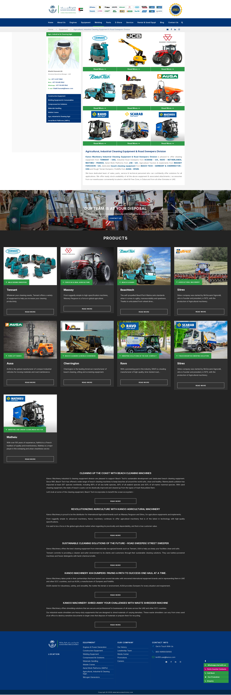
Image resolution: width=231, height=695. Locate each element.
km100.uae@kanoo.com (165, 657)
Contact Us (173, 22)
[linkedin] (175, 29)
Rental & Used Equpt (147, 22)
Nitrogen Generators (91, 677)
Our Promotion (214, 677)
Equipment (86, 22)
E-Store (118, 22)
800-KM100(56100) (164, 652)
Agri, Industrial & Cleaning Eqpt (60, 34)
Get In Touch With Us (164, 646)
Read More (99, 69)
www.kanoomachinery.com (123, 692)
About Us (61, 22)
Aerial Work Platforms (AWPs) (59, 120)
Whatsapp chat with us (217, 665)
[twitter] (179, 29)
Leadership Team (124, 650)
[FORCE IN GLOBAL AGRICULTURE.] (87, 266)
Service (129, 22)
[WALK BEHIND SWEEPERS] (30, 266)
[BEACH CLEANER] (144, 266)
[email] (167, 29)
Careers (120, 661)
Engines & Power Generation (94, 647)
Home (50, 22)
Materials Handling (54, 108)
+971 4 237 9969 (56, 79)
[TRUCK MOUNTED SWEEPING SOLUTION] (201, 340)
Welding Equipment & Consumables (61, 100)
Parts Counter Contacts (216, 669)
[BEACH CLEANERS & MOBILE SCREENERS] (87, 340)
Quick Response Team (216, 661)
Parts (108, 22)
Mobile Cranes (53, 112)
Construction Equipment (56, 96)
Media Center (123, 654)
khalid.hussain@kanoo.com (63, 88)
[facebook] (171, 29)
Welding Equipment (91, 654)
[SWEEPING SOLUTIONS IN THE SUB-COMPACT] (144, 340)
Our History (122, 647)
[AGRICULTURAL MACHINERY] (201, 266)
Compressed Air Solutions (57, 104)
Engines (73, 22)
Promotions (122, 657)
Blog (162, 22)
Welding (98, 22)
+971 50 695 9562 (58, 82)
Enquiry (210, 681)
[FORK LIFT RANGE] (30, 340)
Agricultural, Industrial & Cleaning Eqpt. (96, 672)
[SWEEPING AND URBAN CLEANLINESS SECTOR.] (30, 413)
